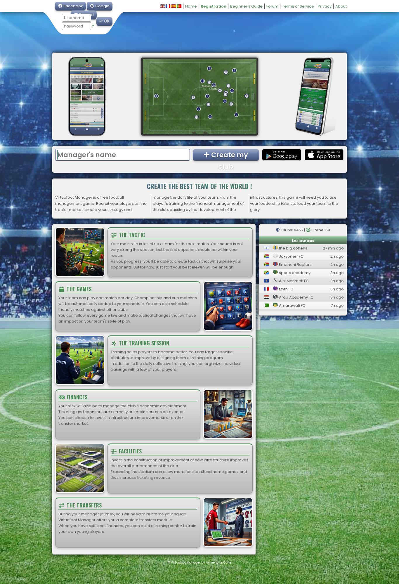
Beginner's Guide (246, 6)
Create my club (229, 155)
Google (102, 6)
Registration (213, 6)
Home (191, 6)
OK (106, 21)
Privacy (325, 6)
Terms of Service (298, 6)
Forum (272, 6)
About (341, 6)
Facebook (73, 6)
